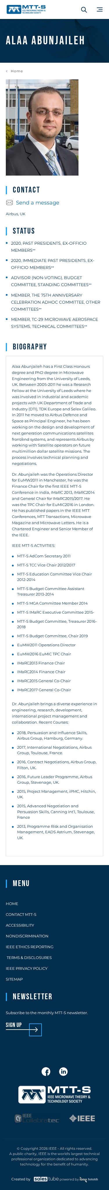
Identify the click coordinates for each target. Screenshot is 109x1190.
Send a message (37, 203)
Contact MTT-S (21, 914)
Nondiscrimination (27, 936)
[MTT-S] (26, 9)
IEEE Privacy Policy (26, 968)
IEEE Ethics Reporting (29, 946)
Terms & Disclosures (29, 957)
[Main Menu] (99, 9)
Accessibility (20, 925)
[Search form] (84, 9)
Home (17, 71)
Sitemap (14, 979)
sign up (14, 1025)
